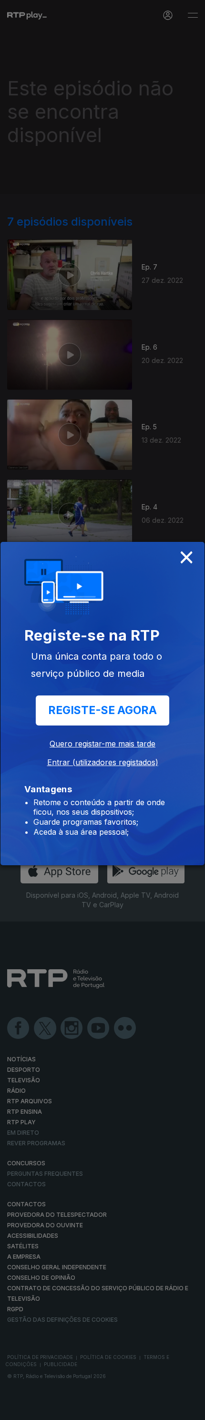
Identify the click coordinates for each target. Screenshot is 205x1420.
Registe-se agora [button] (102, 710)
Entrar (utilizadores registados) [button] (102, 762)
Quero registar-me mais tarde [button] (102, 743)
